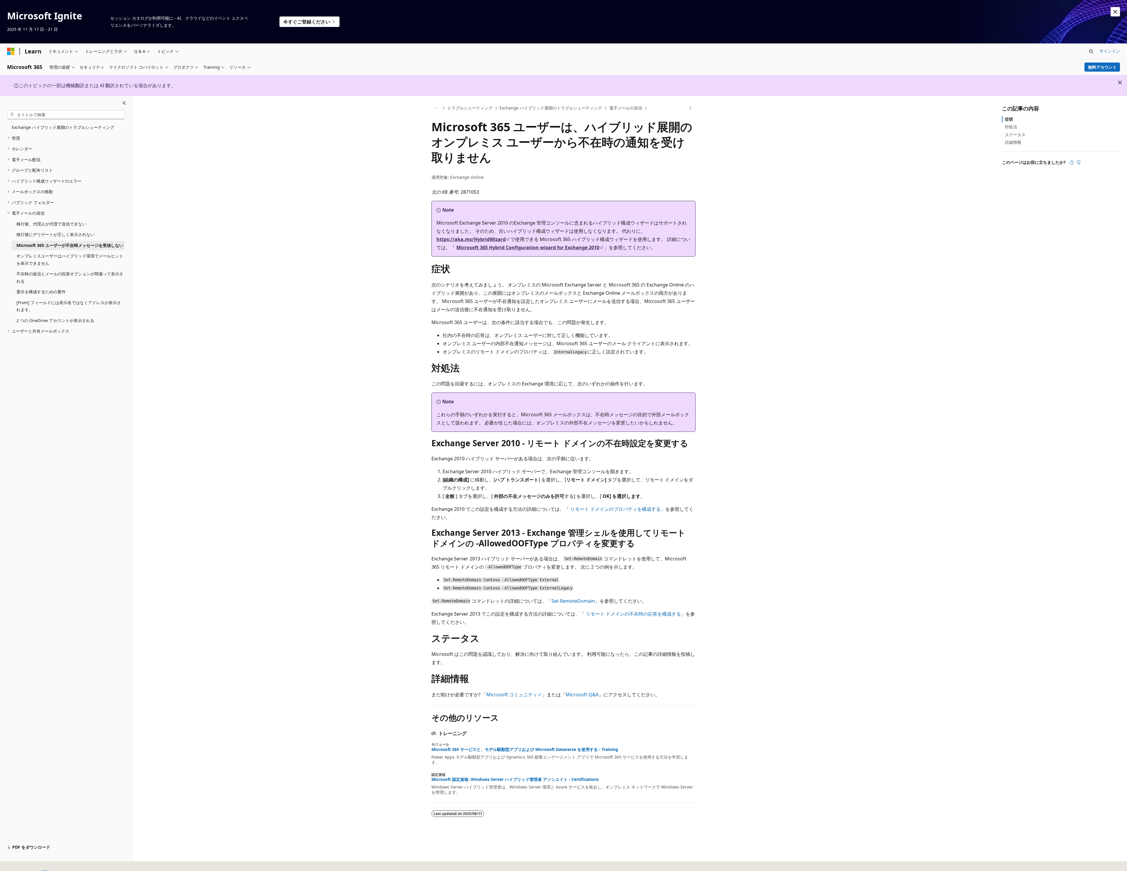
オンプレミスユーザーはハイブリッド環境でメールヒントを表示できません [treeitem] (69, 259)
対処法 (1011, 126)
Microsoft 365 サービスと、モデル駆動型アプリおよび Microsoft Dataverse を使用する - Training (524, 749)
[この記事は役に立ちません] (1078, 162)
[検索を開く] (1091, 51)
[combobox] (66, 114)
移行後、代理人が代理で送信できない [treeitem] (51, 223)
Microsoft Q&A (582, 694)
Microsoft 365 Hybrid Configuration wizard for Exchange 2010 (527, 247)
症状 (1009, 119)
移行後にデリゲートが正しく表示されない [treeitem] (55, 234)
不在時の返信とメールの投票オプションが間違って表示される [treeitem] (69, 277)
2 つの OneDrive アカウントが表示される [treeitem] (55, 320)
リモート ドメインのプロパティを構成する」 (617, 509)
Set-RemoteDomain (573, 601)
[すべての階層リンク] (436, 108)
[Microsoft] (11, 51)
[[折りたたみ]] (124, 103)
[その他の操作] (690, 108)
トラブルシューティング (469, 108)
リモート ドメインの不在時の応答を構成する (633, 614)
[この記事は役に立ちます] (1071, 162)
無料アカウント (1102, 67)
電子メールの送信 (625, 108)
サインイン (1109, 51)
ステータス (1015, 134)
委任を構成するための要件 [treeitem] (41, 291)
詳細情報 (1013, 142)
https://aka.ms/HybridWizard (471, 239)
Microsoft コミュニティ (511, 694)
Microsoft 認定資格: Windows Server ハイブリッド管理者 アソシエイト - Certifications (515, 779)
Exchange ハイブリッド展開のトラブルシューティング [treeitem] (63, 127)
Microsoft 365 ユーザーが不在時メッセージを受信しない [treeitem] (69, 245)
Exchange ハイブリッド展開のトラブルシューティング (551, 108)
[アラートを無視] (1115, 11)
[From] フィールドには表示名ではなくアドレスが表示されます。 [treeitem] (68, 305)
